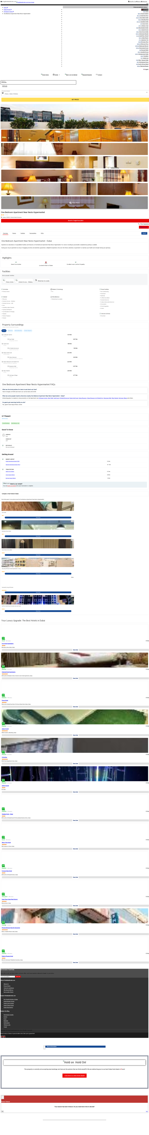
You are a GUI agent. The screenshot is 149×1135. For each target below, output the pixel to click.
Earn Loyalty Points (8, 992)
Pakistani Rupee (142, 66)
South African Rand (142, 64)
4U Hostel (4, 512)
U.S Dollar (144, 10)
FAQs (42, 233)
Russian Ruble (143, 50)
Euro (145, 12)
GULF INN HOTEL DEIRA (7, 550)
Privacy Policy (7, 986)
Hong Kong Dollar (142, 32)
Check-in (3, 81)
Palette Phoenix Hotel (7, 956)
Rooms (14, 233)
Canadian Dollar (142, 22)
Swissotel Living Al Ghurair (7, 587)
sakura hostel (5, 729)
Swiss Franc (144, 24)
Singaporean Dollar (141, 54)
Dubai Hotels (7, 10)
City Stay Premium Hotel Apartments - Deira (11, 569)
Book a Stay (144, 227)
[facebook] (1, 1037)
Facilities (23, 233)
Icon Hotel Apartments (8, 644)
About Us (6, 984)
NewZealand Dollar (142, 28)
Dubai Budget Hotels (9, 1001)
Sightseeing (7, 1023)
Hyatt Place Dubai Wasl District (10, 899)
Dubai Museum (82, 398)
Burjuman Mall (107, 398)
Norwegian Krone (142, 48)
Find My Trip (132, 2)
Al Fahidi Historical (64, 398)
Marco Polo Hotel (6, 843)
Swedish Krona (143, 52)
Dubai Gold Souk (74, 398)
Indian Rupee (143, 38)
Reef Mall (50, 398)
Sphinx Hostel (5, 786)
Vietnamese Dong (142, 62)
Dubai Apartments (8, 1008)
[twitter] (2, 1037)
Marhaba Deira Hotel (6, 531)
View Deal (38, 517)
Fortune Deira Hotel (7, 871)
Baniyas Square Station (11, 478)
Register (145, 2)
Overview (5, 233)
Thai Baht (144, 56)
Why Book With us (8, 990)
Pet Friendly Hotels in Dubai (11, 999)
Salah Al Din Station (10, 471)
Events (5, 1017)
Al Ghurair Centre (8, 12)
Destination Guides (9, 1015)
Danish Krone (143, 30)
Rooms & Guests (6, 91)
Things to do (7, 1025)
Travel (5, 1027)
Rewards (89, 75)
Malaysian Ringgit (141, 46)
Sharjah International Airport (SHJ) (13, 464)
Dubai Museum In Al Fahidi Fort (95, 398)
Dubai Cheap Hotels (9, 1005)
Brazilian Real (143, 20)
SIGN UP (18, 976)
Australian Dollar (142, 18)
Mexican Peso (142, 44)
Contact (99, 75)
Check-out (4, 85)
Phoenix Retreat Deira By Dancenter (11, 928)
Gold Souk (56, 398)
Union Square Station (10, 474)
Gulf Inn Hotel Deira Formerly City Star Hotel (11, 606)
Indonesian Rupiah (142, 34)
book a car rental (11, 486)
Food (5, 1019)
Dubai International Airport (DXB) (12, 461)
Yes (147, 1111)
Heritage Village (123, 398)
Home (47, 75)
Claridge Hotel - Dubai (7, 814)
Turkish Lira (144, 58)
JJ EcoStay (4, 757)
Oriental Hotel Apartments (8, 672)
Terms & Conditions (9, 988)
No (2, 1111)
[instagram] (4, 1037)
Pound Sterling (143, 14)
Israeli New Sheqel (142, 36)
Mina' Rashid (115, 398)
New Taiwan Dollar (142, 60)
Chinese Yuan (143, 26)
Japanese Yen (143, 40)
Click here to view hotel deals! (74, 1075)
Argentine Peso (142, 16)
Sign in (139, 2)
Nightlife (6, 1021)
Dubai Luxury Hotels (9, 1003)
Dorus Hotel (5, 700)
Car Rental (74, 75)
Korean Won (143, 42)
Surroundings (33, 233)
